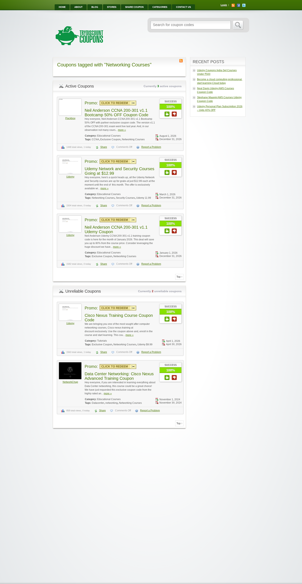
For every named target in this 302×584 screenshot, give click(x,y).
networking (111, 403)
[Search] (238, 25)
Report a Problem (151, 147)
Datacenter (98, 403)
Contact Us (183, 7)
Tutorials (102, 340)
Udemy (70, 176)
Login (224, 5)
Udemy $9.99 (144, 344)
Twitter (244, 5)
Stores (111, 7)
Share (103, 147)
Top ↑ (179, 276)
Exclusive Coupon (110, 139)
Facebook (238, 5)
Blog (94, 7)
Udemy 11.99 (143, 197)
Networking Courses (133, 139)
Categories (159, 7)
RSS (233, 5)
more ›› (122, 130)
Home (62, 7)
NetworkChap (70, 382)
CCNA (95, 139)
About (78, 7)
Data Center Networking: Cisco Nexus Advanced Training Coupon (119, 376)
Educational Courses (109, 135)
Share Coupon (134, 7)
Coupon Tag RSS (181, 60)
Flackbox (70, 118)
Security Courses (125, 197)
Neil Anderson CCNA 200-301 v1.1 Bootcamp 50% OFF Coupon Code (116, 112)
